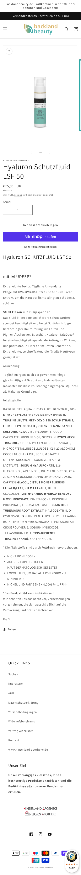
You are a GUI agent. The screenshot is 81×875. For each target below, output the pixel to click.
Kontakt (13, 740)
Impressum (15, 683)
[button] (5, 29)
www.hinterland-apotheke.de (28, 749)
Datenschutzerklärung (23, 702)
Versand (18, 194)
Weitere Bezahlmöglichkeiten (40, 246)
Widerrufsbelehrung (21, 721)
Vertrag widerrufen (21, 731)
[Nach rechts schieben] (49, 152)
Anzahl (7, 202)
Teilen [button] (12, 629)
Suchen (13, 674)
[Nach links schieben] (31, 152)
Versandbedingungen (22, 712)
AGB (11, 693)
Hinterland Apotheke (44, 867)
